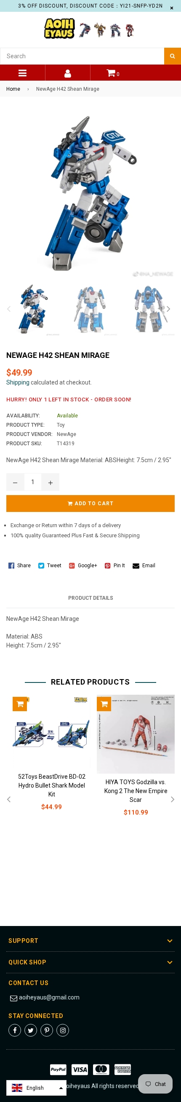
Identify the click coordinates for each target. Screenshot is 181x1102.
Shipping (17, 382)
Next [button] (168, 309)
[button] (36, 1088)
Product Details (90, 598)
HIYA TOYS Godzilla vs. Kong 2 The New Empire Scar (136, 791)
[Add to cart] (20, 704)
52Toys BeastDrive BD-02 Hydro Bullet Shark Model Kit (51, 785)
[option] (31, 309)
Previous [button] (8, 309)
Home (13, 89)
